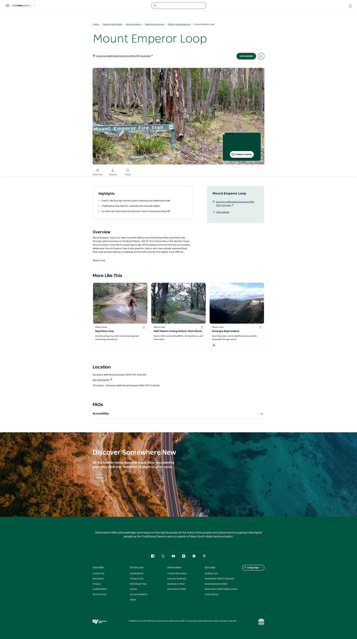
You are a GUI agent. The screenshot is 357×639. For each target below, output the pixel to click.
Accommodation (139, 594)
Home (96, 24)
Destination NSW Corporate (219, 579)
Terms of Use (99, 594)
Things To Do (137, 579)
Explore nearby (244, 154)
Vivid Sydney (211, 594)
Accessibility (101, 413)
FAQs (128, 175)
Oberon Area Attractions (179, 24)
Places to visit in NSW (112, 24)
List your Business (176, 579)
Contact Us (98, 573)
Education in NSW (176, 589)
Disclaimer (98, 579)
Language (253, 567)
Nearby (113, 175)
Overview (97, 175)
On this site (136, 567)
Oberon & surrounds (154, 24)
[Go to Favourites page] (350, 5)
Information (174, 567)
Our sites (210, 567)
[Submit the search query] (154, 5)
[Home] (21, 5)
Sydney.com (211, 573)
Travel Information (177, 573)
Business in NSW (176, 584)
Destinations (136, 573)
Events (133, 589)
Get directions (101, 380)
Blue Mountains (133, 24)
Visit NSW (98, 567)
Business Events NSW (216, 584)
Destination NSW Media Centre (221, 589)
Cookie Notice (100, 589)
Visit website (246, 56)
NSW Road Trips (138, 584)
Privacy (96, 584)
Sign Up (100, 478)
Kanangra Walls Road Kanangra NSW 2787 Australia (124, 56)
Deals (133, 600)
